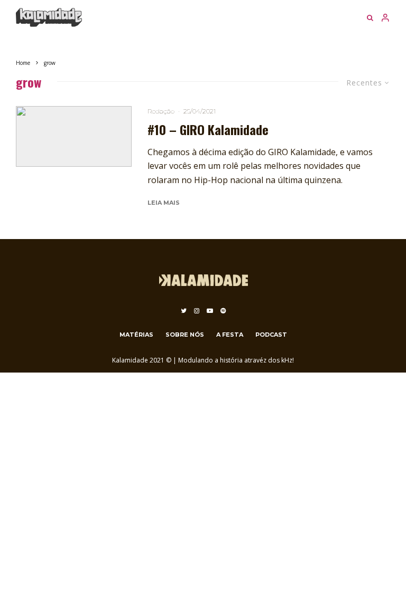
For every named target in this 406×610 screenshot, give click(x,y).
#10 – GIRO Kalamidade (208, 129)
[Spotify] (223, 311)
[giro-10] (74, 136)
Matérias (136, 334)
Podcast (271, 334)
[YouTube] (210, 311)
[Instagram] (196, 311)
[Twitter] (183, 311)
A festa (229, 334)
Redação (160, 111)
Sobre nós (184, 334)
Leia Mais (163, 202)
